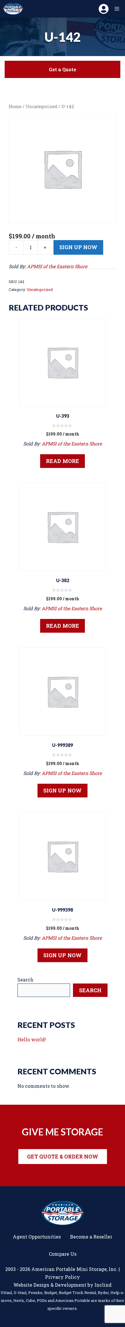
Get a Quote (62, 69)
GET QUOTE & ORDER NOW (62, 1156)
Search (25, 979)
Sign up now (78, 247)
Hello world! (31, 1039)
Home (15, 106)
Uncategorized (41, 106)
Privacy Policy (62, 1277)
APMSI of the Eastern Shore (57, 266)
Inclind (103, 1285)
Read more (62, 460)
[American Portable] (13, 9)
